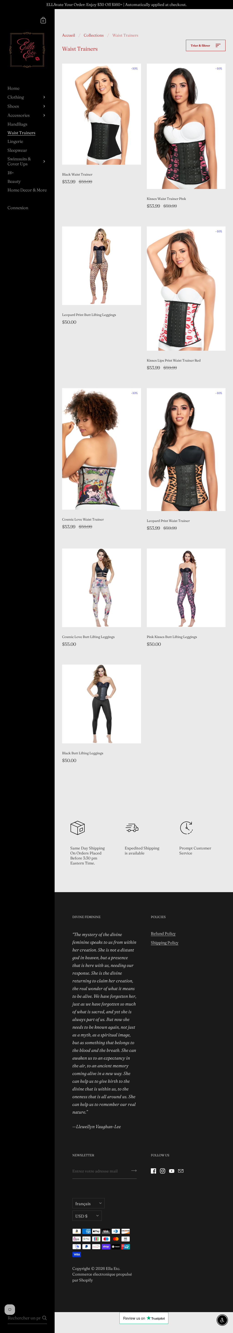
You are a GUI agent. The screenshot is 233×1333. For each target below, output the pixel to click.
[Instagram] (162, 1170)
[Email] (180, 1170)
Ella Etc (112, 1268)
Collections (94, 35)
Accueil (68, 35)
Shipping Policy (164, 942)
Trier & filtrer (201, 45)
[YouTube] (171, 1170)
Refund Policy (163, 933)
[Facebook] (153, 1170)
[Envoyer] (134, 1172)
